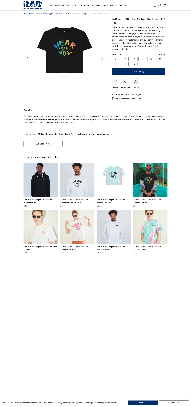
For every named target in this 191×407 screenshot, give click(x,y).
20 (116, 64)
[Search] (159, 5)
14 (142, 59)
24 (133, 64)
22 (125, 64)
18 (160, 59)
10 (125, 59)
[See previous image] (27, 58)
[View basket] (164, 5)
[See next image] (101, 58)
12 (133, 59)
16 (151, 59)
